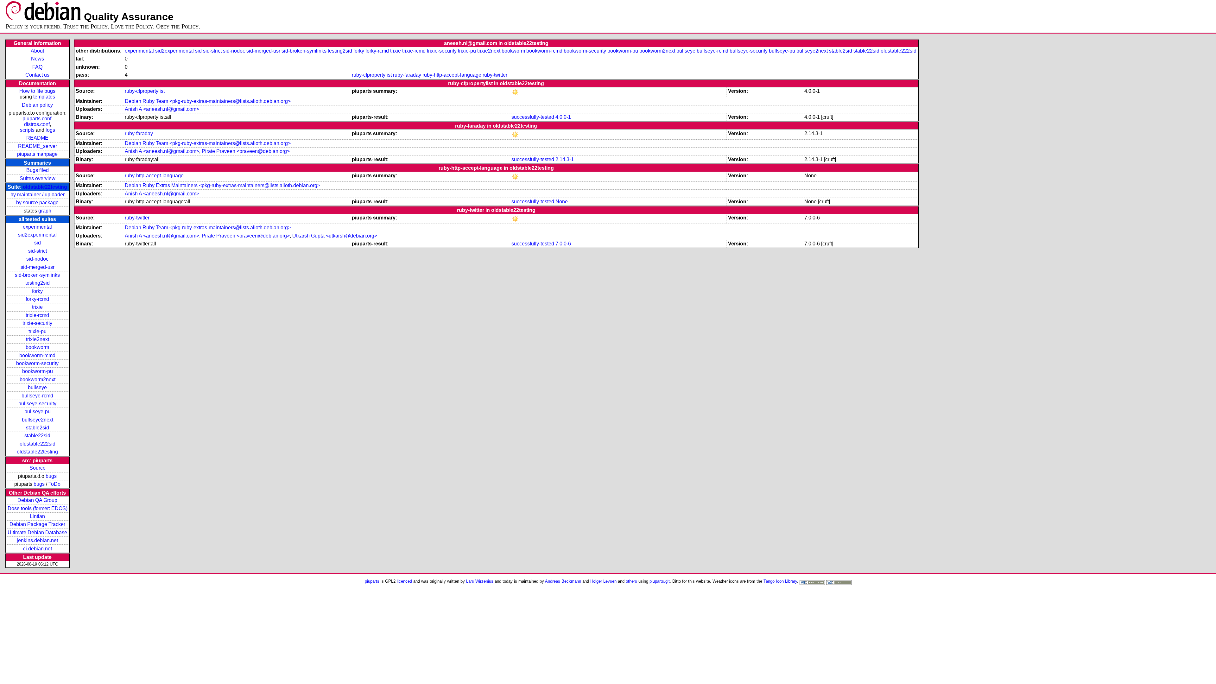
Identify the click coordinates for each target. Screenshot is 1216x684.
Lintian (37, 516)
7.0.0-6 (563, 243)
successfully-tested (532, 117)
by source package (37, 202)
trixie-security (37, 323)
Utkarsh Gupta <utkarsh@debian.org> (334, 235)
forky (37, 291)
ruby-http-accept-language (451, 75)
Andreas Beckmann (563, 581)
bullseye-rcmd (37, 395)
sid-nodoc (37, 259)
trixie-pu (37, 331)
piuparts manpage (37, 154)
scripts (27, 130)
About (37, 51)
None (561, 201)
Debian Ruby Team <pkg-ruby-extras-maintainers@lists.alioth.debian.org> (208, 101)
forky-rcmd (37, 299)
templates (44, 96)
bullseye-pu (37, 411)
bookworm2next (37, 379)
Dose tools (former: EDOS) (37, 508)
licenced (404, 581)
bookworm (37, 347)
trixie (37, 307)
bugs (51, 476)
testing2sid (37, 283)
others (631, 581)
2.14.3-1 (564, 159)
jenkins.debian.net (37, 540)
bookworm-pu (37, 371)
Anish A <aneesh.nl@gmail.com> (162, 109)
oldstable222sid (37, 443)
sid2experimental (37, 235)
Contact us (37, 75)
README (37, 138)
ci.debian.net (37, 548)
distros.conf (37, 124)
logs (50, 130)
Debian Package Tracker (37, 524)
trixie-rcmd (37, 315)
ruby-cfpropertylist (372, 75)
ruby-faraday (407, 75)
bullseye (37, 387)
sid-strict (37, 251)
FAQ (37, 67)
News (37, 58)
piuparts (372, 581)
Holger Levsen (603, 581)
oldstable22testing (45, 187)
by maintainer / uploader (37, 194)
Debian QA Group (37, 500)
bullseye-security (37, 403)
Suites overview (37, 178)
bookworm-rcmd (37, 355)
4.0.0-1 (563, 117)
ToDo (54, 484)
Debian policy (37, 105)
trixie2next (37, 339)
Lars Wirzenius (479, 581)
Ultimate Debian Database (37, 532)
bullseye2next (37, 419)
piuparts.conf (36, 118)
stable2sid (37, 427)
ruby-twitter (495, 75)
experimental (37, 227)
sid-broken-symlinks (37, 275)
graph (44, 210)
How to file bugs (37, 91)
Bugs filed (37, 170)
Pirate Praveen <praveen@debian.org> (246, 151)
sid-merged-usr (37, 267)
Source (37, 468)
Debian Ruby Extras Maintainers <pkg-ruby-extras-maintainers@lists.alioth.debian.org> (222, 185)
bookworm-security (37, 363)
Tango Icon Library (780, 581)
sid (37, 242)
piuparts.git (659, 581)
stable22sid (37, 435)
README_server (37, 146)
